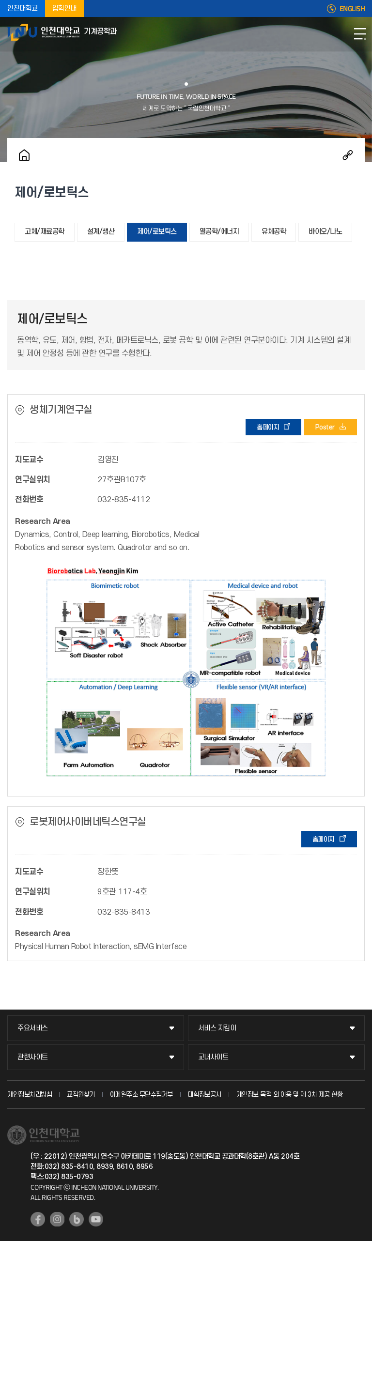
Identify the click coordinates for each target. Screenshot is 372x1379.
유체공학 (274, 232)
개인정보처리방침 (29, 1094)
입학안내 (64, 8)
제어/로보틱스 (157, 232)
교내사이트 (213, 1057)
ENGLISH (352, 8)
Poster (325, 427)
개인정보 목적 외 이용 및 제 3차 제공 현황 (289, 1094)
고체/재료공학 (44, 232)
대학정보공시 (204, 1094)
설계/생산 (101, 232)
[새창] (38, 1219)
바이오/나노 (325, 232)
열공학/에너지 (219, 232)
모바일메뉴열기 (360, 34)
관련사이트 (32, 1057)
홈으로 (24, 155)
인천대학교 (22, 8)
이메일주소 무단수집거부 (141, 1094)
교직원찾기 (81, 1094)
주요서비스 (32, 1028)
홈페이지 (268, 427)
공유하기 (348, 155)
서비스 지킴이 (217, 1028)
